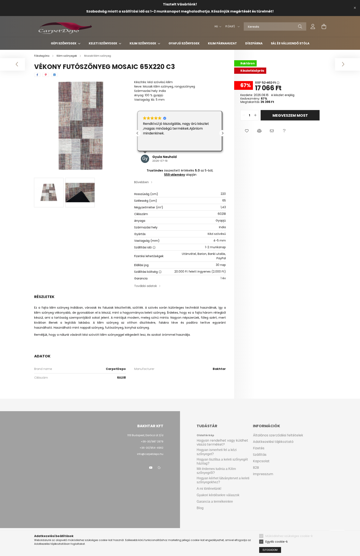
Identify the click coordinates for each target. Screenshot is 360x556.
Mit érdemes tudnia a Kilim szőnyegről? (216, 471)
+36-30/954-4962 (151, 448)
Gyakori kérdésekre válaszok (218, 495)
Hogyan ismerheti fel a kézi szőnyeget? (217, 452)
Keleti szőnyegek (103, 43)
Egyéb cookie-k (276, 542)
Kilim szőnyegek (143, 43)
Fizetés (258, 448)
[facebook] (37, 75)
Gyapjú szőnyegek (184, 43)
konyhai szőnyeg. (137, 328)
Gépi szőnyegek (64, 43)
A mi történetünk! (209, 488)
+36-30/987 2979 (152, 441)
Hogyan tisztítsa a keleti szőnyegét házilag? (222, 461)
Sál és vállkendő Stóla (290, 43)
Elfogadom (270, 550)
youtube (151, 467)
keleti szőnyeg (155, 313)
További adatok (145, 286)
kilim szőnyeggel (112, 335)
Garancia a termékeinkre (215, 501)
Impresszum (263, 474)
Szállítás (259, 455)
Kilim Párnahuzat (222, 43)
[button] (222, 133)
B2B (256, 468)
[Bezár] (355, 8)
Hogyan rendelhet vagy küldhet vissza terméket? (222, 442)
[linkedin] (54, 75)
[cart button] (324, 26)
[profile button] (313, 26)
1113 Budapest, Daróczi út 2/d (145, 435)
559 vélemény (174, 175)
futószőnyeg (114, 328)
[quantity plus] (255, 115)
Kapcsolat (261, 461)
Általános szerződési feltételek (278, 435)
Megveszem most (290, 115)
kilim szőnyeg (59, 308)
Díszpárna (253, 43)
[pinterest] (45, 75)
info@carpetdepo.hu (150, 454)
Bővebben (141, 182)
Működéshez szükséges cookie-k (289, 536)
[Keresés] (300, 26)
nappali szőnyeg (92, 328)
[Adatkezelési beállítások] (159, 467)
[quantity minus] (244, 115)
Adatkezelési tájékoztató (273, 442)
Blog (200, 508)
